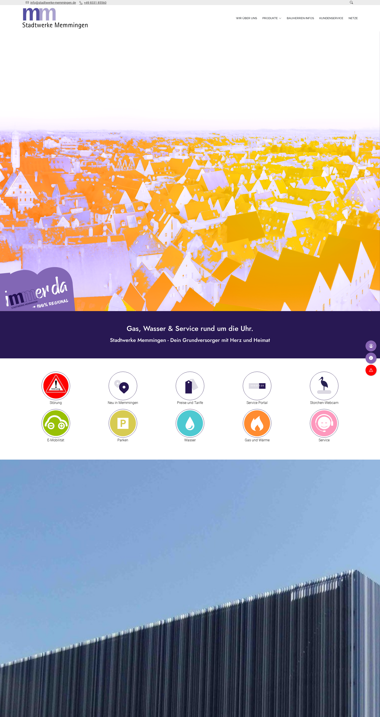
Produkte (270, 18)
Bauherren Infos (300, 18)
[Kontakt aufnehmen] (370, 345)
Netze (353, 18)
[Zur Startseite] (56, 18)
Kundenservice (331, 18)
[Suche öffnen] (351, 2)
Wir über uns (246, 18)
